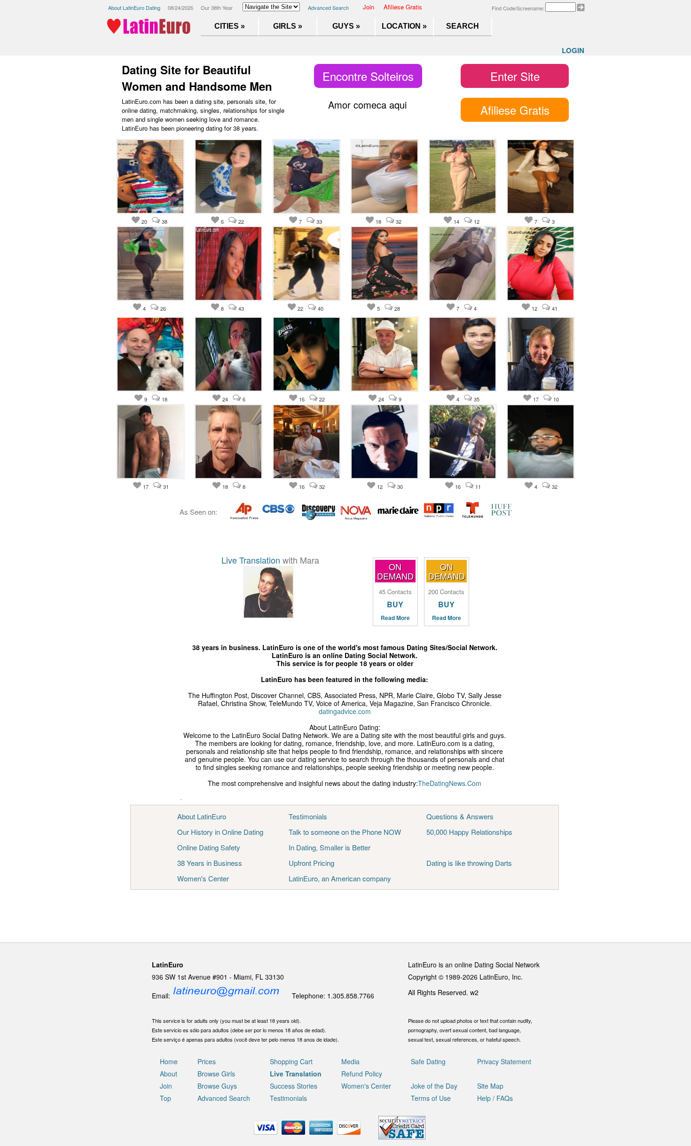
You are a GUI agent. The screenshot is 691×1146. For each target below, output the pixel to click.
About (168, 1073)
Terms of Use (431, 1098)
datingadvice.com (345, 711)
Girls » (287, 26)
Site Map (490, 1086)
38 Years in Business (209, 863)
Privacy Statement (504, 1061)
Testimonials (308, 816)
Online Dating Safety (208, 847)
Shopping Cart (291, 1061)
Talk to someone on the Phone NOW (345, 832)
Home (169, 1061)
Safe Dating (428, 1061)
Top (165, 1098)
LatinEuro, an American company (340, 878)
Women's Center (203, 878)
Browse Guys (217, 1086)
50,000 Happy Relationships (469, 832)
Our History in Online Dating (220, 832)
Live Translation (250, 560)
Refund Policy (361, 1073)
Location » (404, 26)
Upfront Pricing (311, 863)
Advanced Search (328, 7)
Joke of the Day (434, 1086)
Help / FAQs (495, 1098)
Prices (206, 1061)
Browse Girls (216, 1073)
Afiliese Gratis (403, 6)
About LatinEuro (201, 816)
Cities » (229, 26)
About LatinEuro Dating (134, 7)
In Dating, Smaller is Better (329, 847)
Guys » (346, 26)
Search (462, 26)
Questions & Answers (460, 816)
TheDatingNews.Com (449, 783)
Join (368, 6)
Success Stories (293, 1086)
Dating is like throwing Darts (469, 863)
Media (350, 1061)
